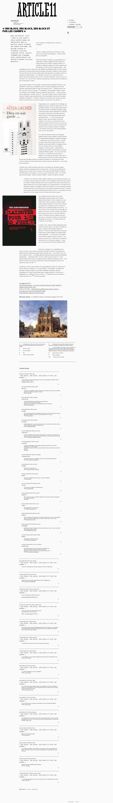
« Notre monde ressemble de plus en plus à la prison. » (45, 289)
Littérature (16, 22)
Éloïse (24, 422)
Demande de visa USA (30, 519)
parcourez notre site (29, 689)
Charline (25, 546)
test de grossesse (30, 488)
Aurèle (24, 495)
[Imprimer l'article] (68, 33)
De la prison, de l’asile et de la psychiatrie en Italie (32, 291)
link (35, 629)
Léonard (24, 526)
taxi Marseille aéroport (31, 426)
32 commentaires (17, 24)
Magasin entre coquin (31, 530)
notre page (27, 765)
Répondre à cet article (28, 789)
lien (30, 658)
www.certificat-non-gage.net (33, 551)
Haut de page (71, 801)
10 (33, 276)
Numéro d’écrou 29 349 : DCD (27, 287)
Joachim (24, 432)
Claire (24, 443)
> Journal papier (74, 24)
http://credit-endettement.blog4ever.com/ (30, 597)
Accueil (76, 801)
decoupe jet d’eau (30, 404)
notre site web (28, 672)
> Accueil (71, 20)
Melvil (24, 388)
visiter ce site (28, 720)
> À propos (71, 22)
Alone (24, 411)
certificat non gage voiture (31, 508)
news (48, 643)
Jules (24, 485)
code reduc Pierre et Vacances (33, 469)
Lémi (22, 23)
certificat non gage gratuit (31, 539)
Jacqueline (26, 456)
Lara (23, 505)
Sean (23, 475)
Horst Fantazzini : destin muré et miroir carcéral (31, 293)
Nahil (24, 536)
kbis (27, 450)
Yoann (24, 466)
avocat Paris (28, 392)
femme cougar (29, 613)
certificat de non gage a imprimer (34, 437)
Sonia (24, 515)
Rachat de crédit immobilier (30, 581)
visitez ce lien (28, 704)
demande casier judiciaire (33, 459)
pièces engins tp (29, 415)
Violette (25, 399)
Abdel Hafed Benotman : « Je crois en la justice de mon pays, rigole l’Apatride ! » (40, 285)
